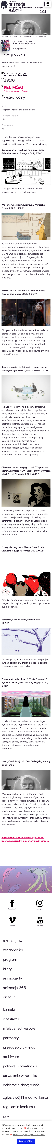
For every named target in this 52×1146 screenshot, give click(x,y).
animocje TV (12, 978)
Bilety (7, 969)
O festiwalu (11, 1019)
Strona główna (15, 940)
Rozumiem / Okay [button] (26, 1141)
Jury (6, 1116)
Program (10, 959)
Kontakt (9, 1009)
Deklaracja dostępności (21, 1085)
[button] (47, 4)
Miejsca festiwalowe (19, 1028)
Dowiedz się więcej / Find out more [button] (29, 1135)
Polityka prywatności (20, 1066)
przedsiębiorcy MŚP (19, 1047)
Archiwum (11, 1056)
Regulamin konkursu (19, 1106)
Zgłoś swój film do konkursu (25, 1097)
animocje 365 (14, 987)
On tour (9, 997)
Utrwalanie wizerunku (20, 1075)
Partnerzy (11, 1037)
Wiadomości (13, 950)
